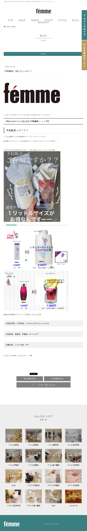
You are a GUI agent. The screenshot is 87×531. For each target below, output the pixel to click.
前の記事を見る (30, 379)
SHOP (22, 20)
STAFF (49, 20)
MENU (35, 20)
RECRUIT (43, 23)
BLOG (75, 20)
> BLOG (8, 26)
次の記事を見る (57, 379)
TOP (10, 20)
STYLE (63, 20)
